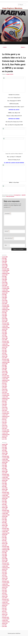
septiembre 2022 (5, 327)
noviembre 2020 (5, 360)
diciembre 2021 (5, 341)
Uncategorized (17, 195)
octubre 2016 (5, 433)
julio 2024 (4, 294)
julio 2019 (4, 383)
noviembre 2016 (5, 431)
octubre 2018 (5, 397)
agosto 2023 (4, 311)
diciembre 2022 (5, 323)
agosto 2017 (4, 418)
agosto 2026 (4, 257)
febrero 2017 (5, 427)
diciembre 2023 (5, 305)
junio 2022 (4, 332)
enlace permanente (10, 196)
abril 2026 (4, 262)
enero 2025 (4, 285)
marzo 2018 (4, 407)
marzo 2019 (4, 389)
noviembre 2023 (5, 306)
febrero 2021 (5, 356)
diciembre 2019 (5, 375)
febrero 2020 (5, 372)
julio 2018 (4, 401)
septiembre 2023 (5, 309)
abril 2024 (4, 299)
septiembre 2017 (5, 416)
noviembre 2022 (5, 324)
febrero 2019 (5, 390)
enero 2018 (4, 410)
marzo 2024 (4, 300)
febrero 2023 (5, 320)
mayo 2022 (4, 333)
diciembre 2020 (5, 359)
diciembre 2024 (5, 287)
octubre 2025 (5, 272)
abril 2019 (4, 387)
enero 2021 (4, 357)
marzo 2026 (4, 264)
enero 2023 (4, 321)
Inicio (3, 42)
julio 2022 (4, 330)
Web (6, 245)
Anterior (4, 47)
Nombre (7, 231)
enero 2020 (4, 374)
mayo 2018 (4, 404)
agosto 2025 (4, 275)
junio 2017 (4, 421)
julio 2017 (4, 419)
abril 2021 (4, 353)
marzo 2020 (4, 371)
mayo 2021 (4, 351)
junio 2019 (4, 384)
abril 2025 (4, 281)
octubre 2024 (5, 290)
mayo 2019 (4, 386)
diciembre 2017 (5, 412)
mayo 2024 (4, 297)
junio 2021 (4, 350)
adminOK (24, 195)
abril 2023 (4, 317)
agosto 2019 (4, 381)
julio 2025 (4, 276)
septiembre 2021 (5, 345)
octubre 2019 (5, 378)
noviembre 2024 (5, 288)
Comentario (7, 213)
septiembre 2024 (5, 291)
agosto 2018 (4, 400)
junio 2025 (4, 278)
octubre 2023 (5, 308)
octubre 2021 (5, 344)
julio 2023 (4, 312)
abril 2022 (4, 335)
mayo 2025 (4, 279)
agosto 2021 (4, 347)
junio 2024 (4, 296)
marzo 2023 (4, 318)
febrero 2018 (5, 409)
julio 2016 (4, 437)
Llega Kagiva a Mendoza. (12, 8)
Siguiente (23, 47)
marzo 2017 (4, 425)
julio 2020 (4, 365)
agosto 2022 (4, 329)
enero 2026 (4, 267)
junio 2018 (4, 403)
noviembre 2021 (5, 342)
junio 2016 (4, 439)
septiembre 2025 (5, 273)
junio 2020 (4, 366)
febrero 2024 (5, 302)
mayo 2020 (4, 368)
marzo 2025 (4, 282)
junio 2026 (4, 259)
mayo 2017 (4, 422)
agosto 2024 (4, 293)
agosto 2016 (4, 436)
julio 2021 (4, 348)
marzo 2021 (4, 354)
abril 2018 (4, 405)
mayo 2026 (4, 261)
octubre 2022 (5, 326)
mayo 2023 (4, 315)
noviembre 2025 (5, 270)
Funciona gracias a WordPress (14, 633)
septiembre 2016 (5, 434)
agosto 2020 (4, 363)
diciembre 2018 (5, 393)
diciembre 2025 (5, 269)
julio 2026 (4, 258)
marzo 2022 (4, 336)
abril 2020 (4, 369)
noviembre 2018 (5, 395)
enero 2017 (4, 428)
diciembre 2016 (5, 430)
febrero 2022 (5, 338)
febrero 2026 (5, 266)
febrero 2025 (5, 284)
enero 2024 (4, 303)
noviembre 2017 (5, 413)
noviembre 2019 (5, 377)
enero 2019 (4, 392)
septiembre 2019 (5, 380)
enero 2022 (4, 339)
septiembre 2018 (5, 398)
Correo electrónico (9, 238)
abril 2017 (4, 424)
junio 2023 (4, 314)
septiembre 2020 (5, 362)
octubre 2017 (5, 415)
